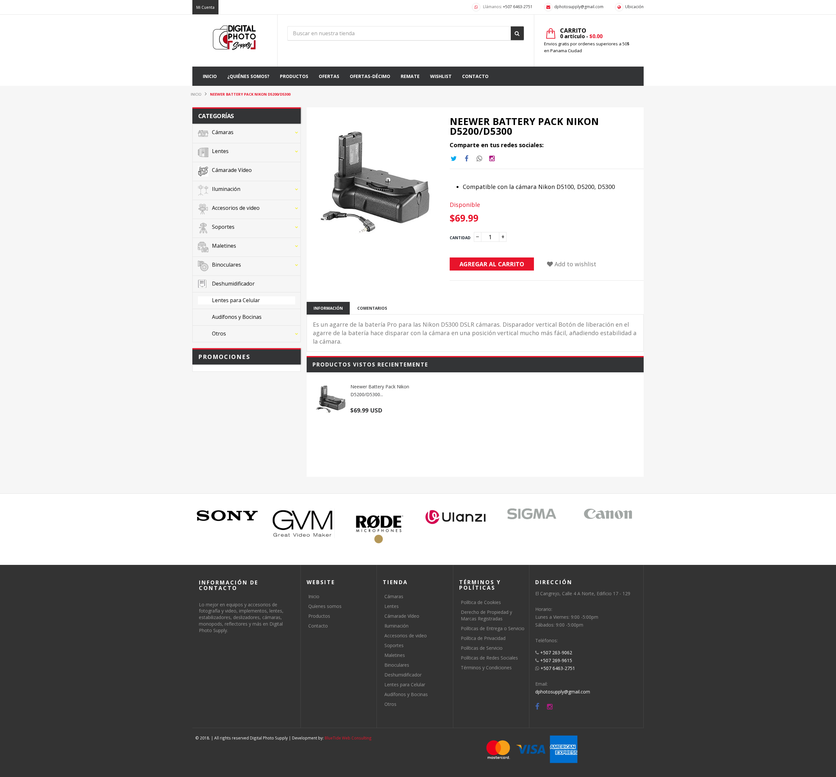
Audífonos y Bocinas (406, 694)
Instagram (479, 158)
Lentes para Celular (404, 684)
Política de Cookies (481, 602)
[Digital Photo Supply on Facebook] (537, 706)
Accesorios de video (405, 635)
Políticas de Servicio (482, 648)
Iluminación (396, 626)
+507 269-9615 (556, 660)
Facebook (466, 158)
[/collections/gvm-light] (303, 523)
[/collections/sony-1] (227, 515)
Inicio (313, 596)
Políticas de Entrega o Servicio (492, 628)
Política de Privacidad (483, 638)
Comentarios (372, 308)
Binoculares (396, 665)
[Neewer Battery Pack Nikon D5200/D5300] (330, 399)
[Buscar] (517, 33)
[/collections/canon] (608, 513)
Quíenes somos (325, 606)
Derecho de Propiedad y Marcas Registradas (486, 615)
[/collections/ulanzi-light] (456, 517)
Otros (390, 704)
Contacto (318, 626)
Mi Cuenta (205, 7)
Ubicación (634, 6)
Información (328, 308)
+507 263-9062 (556, 652)
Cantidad (460, 238)
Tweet (454, 158)
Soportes (394, 645)
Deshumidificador (403, 675)
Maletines (394, 655)
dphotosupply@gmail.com (578, 6)
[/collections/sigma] (532, 513)
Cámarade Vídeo (401, 616)
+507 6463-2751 (518, 6)
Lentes (391, 606)
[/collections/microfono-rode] (380, 529)
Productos (319, 616)
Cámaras (393, 596)
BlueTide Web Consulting (348, 737)
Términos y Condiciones (486, 667)
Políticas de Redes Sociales (489, 658)
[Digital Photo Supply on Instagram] (550, 706)
